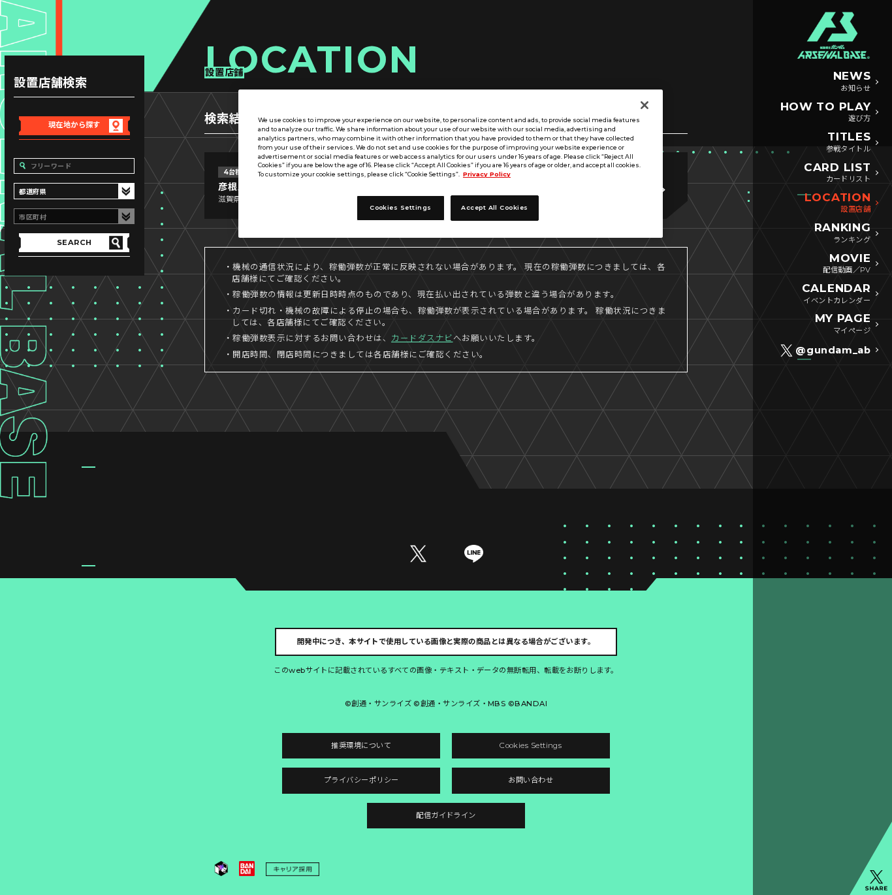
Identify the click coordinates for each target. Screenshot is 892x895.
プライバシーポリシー (361, 780)
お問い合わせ (530, 780)
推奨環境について (361, 745)
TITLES (848, 142)
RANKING (842, 232)
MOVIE (846, 263)
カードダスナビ (422, 338)
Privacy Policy (487, 174)
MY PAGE (843, 323)
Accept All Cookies (494, 207)
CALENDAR (836, 293)
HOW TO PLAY (825, 112)
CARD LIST (837, 172)
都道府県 (32, 191)
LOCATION (837, 202)
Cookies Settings (531, 745)
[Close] (644, 105)
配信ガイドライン (446, 815)
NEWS (852, 81)
